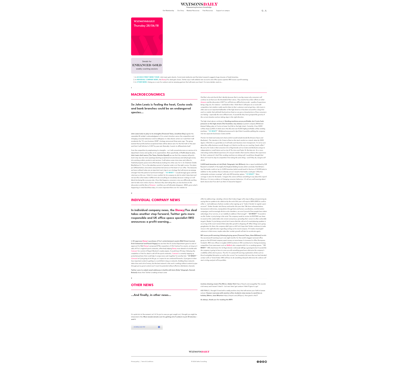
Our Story (180, 10)
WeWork (229, 245)
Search (262, 10)
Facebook (260, 362)
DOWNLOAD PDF (139, 327)
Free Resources (208, 10)
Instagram (263, 362)
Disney (164, 80)
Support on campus (223, 10)
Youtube (266, 362)
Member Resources (193, 10)
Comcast (134, 251)
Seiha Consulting (201, 361)
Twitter (258, 362)
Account (265, 10)
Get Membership (168, 10)
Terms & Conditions (147, 361)
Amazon (152, 185)
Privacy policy (135, 361)
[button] (147, 66)
